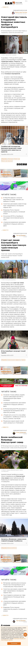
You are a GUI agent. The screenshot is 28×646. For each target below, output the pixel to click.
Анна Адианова (21, 432)
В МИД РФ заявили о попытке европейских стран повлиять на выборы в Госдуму (13, 199)
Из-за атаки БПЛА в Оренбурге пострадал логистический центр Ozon (13, 218)
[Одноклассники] (20, 164)
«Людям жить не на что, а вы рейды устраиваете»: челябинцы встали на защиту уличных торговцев (14, 416)
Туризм (23, 359)
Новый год (16, 158)
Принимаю (14, 643)
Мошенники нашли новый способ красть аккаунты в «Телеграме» (13, 422)
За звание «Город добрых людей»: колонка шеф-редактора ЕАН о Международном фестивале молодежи (14, 397)
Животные (10, 158)
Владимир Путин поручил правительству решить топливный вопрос (14, 211)
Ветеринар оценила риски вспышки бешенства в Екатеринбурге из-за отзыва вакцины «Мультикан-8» (14, 584)
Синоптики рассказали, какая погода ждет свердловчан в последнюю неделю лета (14, 205)
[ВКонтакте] (18, 164)
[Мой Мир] (24, 164)
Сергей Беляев (20, 235)
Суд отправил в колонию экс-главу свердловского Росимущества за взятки (14, 597)
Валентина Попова (21, 12)
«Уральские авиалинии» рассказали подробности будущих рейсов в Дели (14, 224)
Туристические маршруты (14, 359)
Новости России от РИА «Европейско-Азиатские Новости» (10, 3)
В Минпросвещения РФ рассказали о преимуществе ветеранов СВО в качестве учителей (15, 410)
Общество (4, 158)
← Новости (4, 7)
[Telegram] (22, 164)
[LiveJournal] (26, 164)
